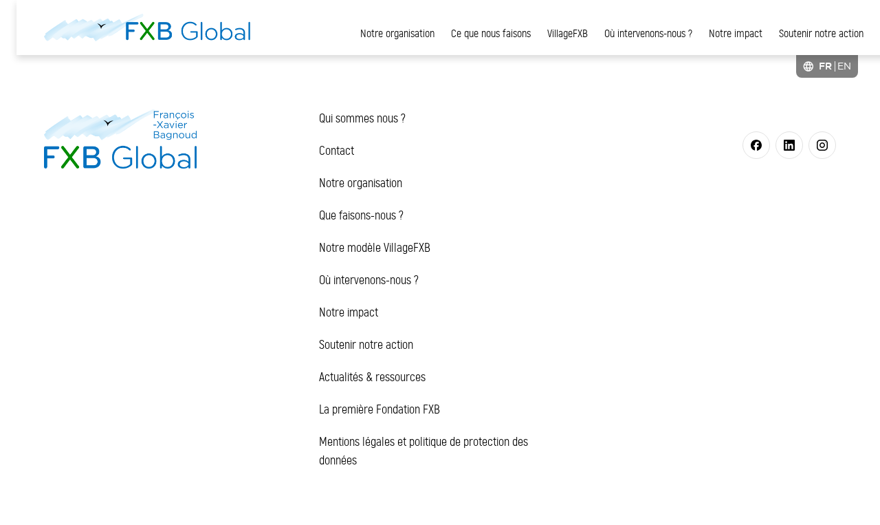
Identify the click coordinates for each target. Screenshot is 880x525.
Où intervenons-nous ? (648, 33)
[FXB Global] (147, 27)
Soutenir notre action (821, 33)
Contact (336, 150)
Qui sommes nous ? (362, 118)
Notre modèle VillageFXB (374, 247)
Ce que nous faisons (491, 33)
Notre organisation (397, 33)
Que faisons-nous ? (361, 215)
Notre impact (735, 33)
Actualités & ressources (372, 377)
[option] (844, 66)
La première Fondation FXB (379, 409)
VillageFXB (567, 33)
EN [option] (844, 66)
